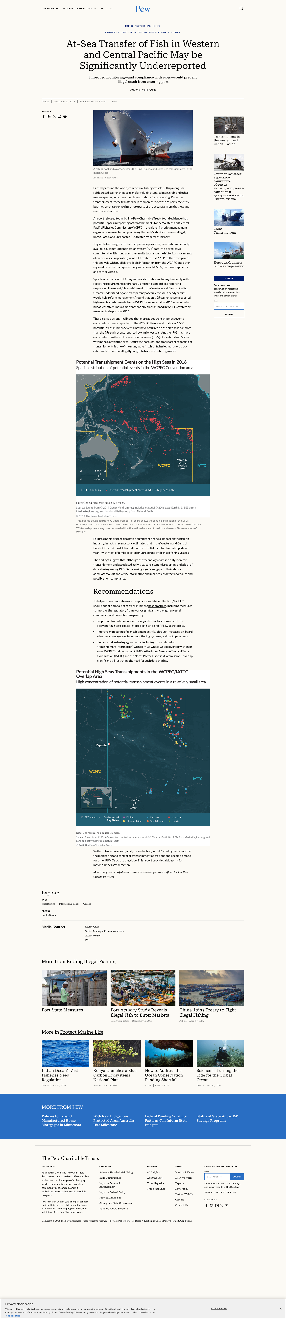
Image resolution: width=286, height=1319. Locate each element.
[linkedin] (49, 116)
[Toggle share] (242, 107)
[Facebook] (206, 1206)
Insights (152, 1166)
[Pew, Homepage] (143, 8)
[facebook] (44, 116)
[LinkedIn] (217, 1206)
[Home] (70, 1158)
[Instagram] (212, 1206)
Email (216, 301)
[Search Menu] (241, 8)
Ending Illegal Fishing (91, 961)
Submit (229, 314)
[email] (59, 116)
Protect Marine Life (81, 1032)
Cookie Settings (219, 1308)
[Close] (280, 1308)
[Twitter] (221, 1205)
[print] (65, 116)
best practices (157, 606)
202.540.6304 (93, 935)
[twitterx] (54, 116)
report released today (109, 218)
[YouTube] (227, 1206)
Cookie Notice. (13, 1315)
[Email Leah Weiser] (87, 939)
